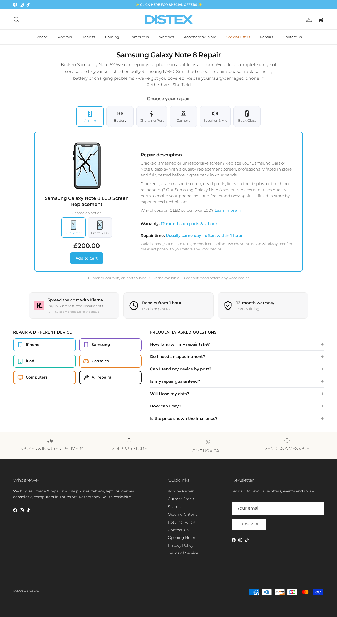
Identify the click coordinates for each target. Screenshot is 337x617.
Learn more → (228, 210)
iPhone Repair (181, 491)
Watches (166, 37)
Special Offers (238, 37)
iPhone (42, 37)
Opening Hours (182, 537)
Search (174, 506)
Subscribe (249, 524)
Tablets (88, 37)
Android (65, 37)
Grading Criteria (182, 514)
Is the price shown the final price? (183, 418)
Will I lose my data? (169, 393)
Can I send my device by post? (180, 368)
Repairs (266, 37)
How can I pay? (165, 406)
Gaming (112, 37)
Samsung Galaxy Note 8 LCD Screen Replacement (87, 201)
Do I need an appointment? (177, 356)
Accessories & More (200, 37)
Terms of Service (183, 553)
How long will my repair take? (180, 344)
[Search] (16, 19)
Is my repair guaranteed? (175, 381)
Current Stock (181, 498)
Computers (139, 37)
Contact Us (292, 37)
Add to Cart (87, 258)
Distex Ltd (31, 591)
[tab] (90, 116)
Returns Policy (181, 522)
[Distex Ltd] (168, 19)
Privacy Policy (180, 545)
